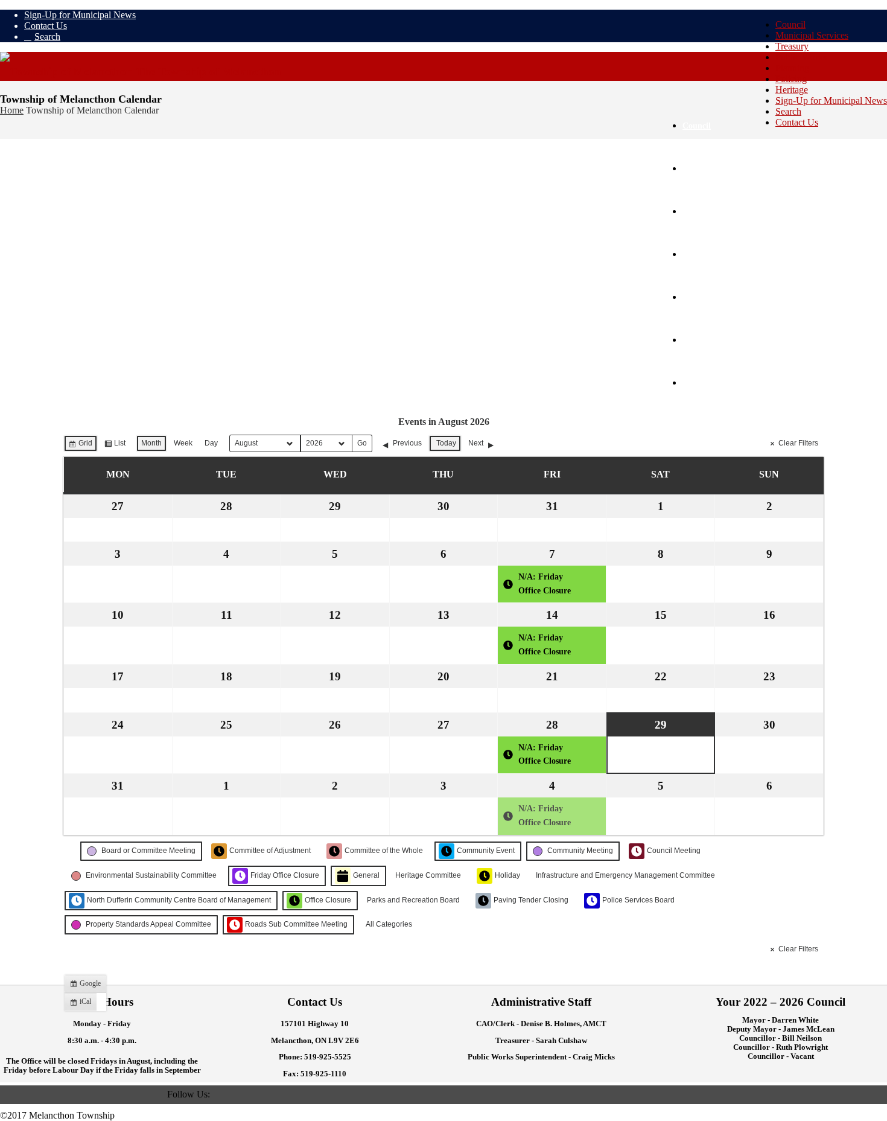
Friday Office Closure (284, 875)
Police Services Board (638, 900)
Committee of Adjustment (270, 850)
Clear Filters (798, 443)
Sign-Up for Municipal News (831, 100)
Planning (792, 68)
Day (211, 443)
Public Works (801, 57)
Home (12, 110)
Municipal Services (811, 35)
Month (151, 443)
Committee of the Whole (384, 850)
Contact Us (796, 122)
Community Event (486, 850)
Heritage (791, 90)
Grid (80, 445)
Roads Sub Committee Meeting (296, 924)
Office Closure (328, 900)
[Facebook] (217, 1094)
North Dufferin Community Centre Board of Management (179, 900)
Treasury (792, 46)
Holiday (507, 875)
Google (87, 985)
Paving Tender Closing (531, 900)
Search (788, 111)
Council (790, 24)
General (366, 875)
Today (446, 443)
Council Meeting (674, 850)
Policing (791, 79)
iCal (83, 1004)
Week (183, 443)
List (115, 445)
